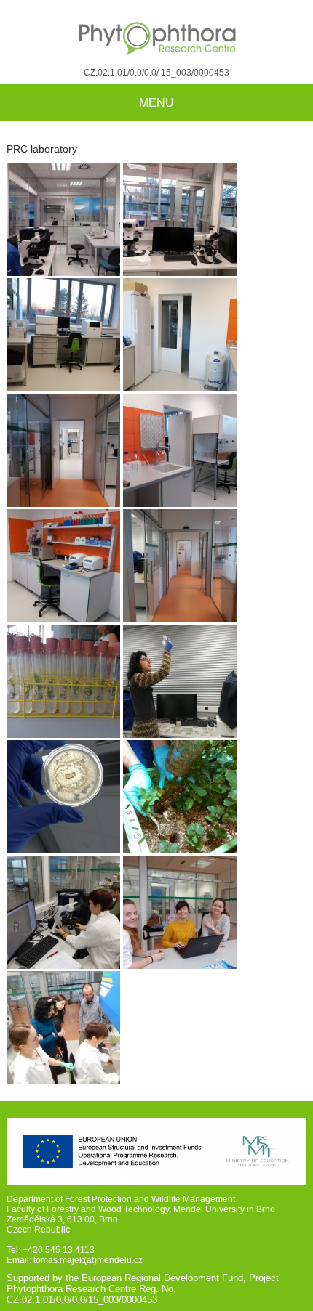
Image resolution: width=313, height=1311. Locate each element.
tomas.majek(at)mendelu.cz (88, 1260)
